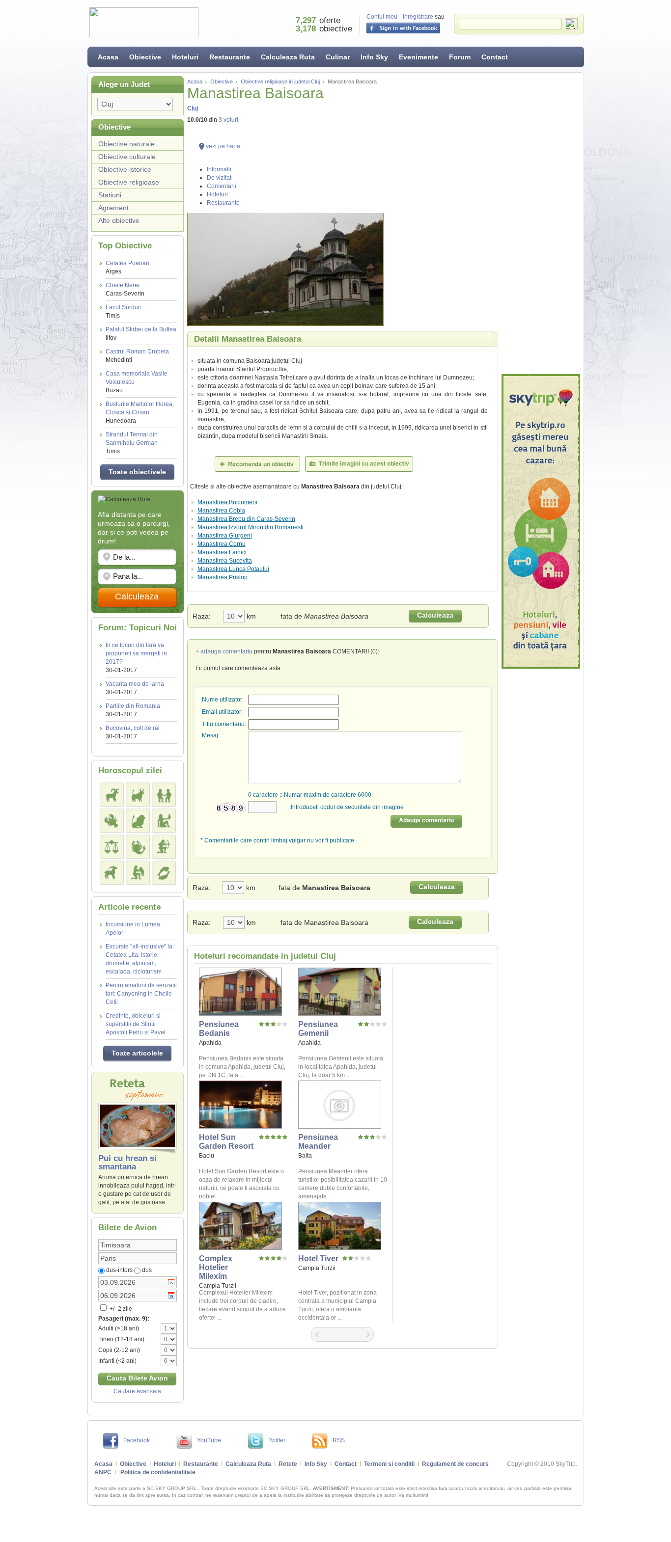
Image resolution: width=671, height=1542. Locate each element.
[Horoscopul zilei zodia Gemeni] (164, 795)
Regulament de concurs (455, 1464)
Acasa (108, 57)
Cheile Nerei (125, 289)
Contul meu (381, 16)
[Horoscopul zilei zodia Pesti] (164, 873)
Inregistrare (418, 16)
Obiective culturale (127, 157)
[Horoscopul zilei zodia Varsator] (138, 873)
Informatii (219, 169)
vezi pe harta (223, 146)
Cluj (192, 108)
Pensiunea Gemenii (318, 1028)
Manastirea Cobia (221, 510)
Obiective (145, 57)
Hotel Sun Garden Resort (226, 1141)
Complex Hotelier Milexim (215, 1267)
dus (147, 1270)
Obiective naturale (126, 144)
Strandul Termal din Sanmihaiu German (132, 443)
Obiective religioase (128, 182)
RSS (339, 1440)
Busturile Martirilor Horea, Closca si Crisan (140, 412)
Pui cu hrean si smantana (127, 1162)
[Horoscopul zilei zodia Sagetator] (164, 847)
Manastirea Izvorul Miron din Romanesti (250, 527)
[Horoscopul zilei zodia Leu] (138, 821)
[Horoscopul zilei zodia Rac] (112, 821)
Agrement (113, 208)
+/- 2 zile (120, 1308)
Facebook (136, 1440)
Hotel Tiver (318, 1258)
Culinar (338, 57)
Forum (460, 57)
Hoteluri (185, 57)
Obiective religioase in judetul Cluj (280, 81)
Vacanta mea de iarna (135, 683)
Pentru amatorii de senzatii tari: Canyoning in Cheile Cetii (141, 993)
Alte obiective (119, 220)
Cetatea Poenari (127, 267)
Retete (288, 1464)
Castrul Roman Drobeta (137, 355)
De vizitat (219, 177)
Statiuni (109, 195)
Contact (494, 57)
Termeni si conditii (389, 1464)
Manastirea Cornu (221, 544)
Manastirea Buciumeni (227, 502)
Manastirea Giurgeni (224, 535)
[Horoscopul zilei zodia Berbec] (112, 795)
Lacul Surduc (123, 311)
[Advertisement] (541, 223)
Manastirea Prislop (222, 577)
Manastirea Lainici (222, 552)
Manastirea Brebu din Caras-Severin (246, 518)
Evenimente (418, 57)
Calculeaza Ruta (288, 57)
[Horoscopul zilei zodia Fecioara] (164, 821)
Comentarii (221, 186)
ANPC (103, 1472)
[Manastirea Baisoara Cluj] (342, 269)
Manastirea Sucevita (224, 560)
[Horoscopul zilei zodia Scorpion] (138, 847)
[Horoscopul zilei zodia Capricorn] (112, 873)
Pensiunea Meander (318, 1141)
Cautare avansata (137, 1391)
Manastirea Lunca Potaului (233, 569)
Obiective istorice (124, 169)
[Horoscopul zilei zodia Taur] (138, 795)
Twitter (276, 1440)
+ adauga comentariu (224, 651)
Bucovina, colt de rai (133, 728)
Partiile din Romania (133, 706)
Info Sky (374, 57)
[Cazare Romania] (541, 521)
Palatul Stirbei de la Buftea (141, 333)
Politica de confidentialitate (158, 1472)
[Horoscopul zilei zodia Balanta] (112, 847)
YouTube (209, 1440)
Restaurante (229, 57)
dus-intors (119, 1270)
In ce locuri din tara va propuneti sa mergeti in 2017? (136, 653)
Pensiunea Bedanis (219, 1028)
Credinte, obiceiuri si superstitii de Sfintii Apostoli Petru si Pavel (136, 1024)
